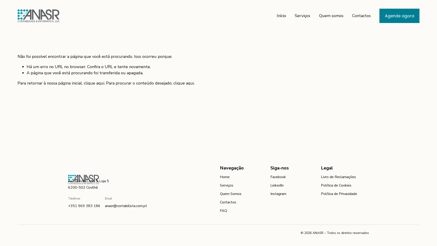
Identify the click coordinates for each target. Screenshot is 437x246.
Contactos (361, 15)
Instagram (278, 193)
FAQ (223, 210)
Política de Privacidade (339, 193)
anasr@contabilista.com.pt (126, 205)
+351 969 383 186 (84, 205)
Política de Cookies (336, 185)
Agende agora (399, 16)
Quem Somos (230, 193)
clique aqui (94, 83)
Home (225, 176)
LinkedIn (277, 185)
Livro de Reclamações (338, 176)
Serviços (302, 15)
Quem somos (331, 15)
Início (281, 15)
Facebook (278, 176)
